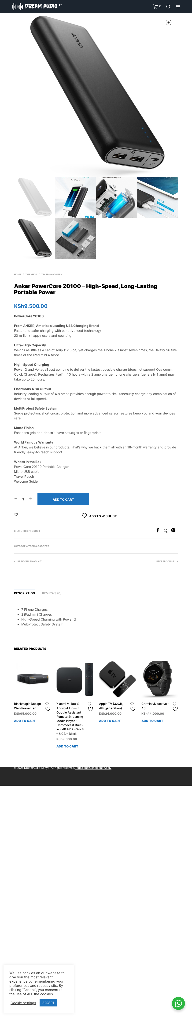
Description (24, 593)
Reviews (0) (52, 593)
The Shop (31, 274)
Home (17, 274)
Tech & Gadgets (51, 274)
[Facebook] (159, 531)
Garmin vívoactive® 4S (155, 706)
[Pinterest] (174, 531)
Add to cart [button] (25, 721)
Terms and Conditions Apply (93, 767)
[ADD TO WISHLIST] (48, 707)
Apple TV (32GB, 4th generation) (111, 706)
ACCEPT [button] (48, 1003)
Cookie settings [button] (23, 1003)
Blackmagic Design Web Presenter (27, 706)
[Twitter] (167, 531)
